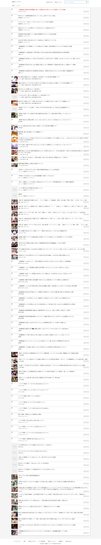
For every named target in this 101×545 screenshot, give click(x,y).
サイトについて (17, 541)
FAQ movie (20, 446)
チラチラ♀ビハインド (23, 416)
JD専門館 (20, 109)
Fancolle (20, 477)
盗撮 (13, 5)
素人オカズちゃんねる (23, 263)
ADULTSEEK (21, 294)
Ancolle (20, 508)
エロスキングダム (22, 11)
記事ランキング (58, 2)
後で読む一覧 (49, 2)
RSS (24, 541)
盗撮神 (19, 324)
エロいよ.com (21, 385)
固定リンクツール (52, 541)
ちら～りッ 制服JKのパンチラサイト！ (26, 171)
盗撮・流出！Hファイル (23, 202)
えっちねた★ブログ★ (23, 141)
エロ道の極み (21, 355)
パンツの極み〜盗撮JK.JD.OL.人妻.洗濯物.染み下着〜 (30, 78)
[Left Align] (86, 2)
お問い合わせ (68, 541)
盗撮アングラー (48, 543)
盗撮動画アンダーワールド (24, 17)
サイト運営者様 (41, 541)
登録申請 (61, 541)
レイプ (18, 5)
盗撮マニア (20, 48)
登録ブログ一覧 (32, 541)
